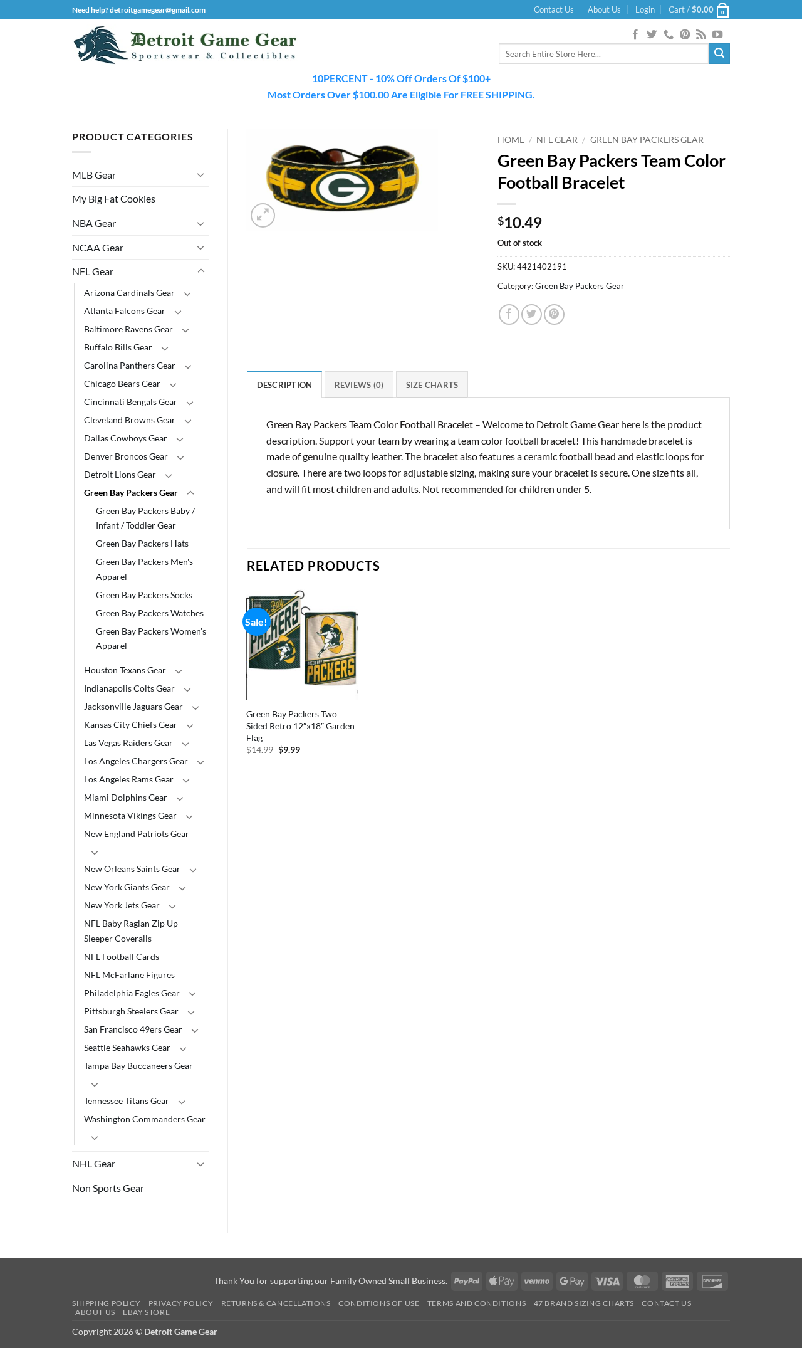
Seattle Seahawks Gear (127, 1047)
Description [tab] (285, 385)
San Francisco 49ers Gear (133, 1029)
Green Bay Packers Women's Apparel (151, 638)
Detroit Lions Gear (120, 474)
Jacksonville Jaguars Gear (133, 706)
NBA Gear (94, 223)
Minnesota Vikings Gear (130, 815)
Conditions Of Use (378, 1303)
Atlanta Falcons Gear (124, 310)
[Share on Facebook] (509, 314)
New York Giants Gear (127, 887)
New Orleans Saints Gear (132, 868)
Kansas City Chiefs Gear (130, 724)
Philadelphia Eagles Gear (132, 992)
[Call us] (669, 35)
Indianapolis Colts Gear (129, 688)
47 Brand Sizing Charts (584, 1303)
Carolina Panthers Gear (129, 365)
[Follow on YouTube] (717, 35)
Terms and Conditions (476, 1303)
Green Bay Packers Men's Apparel (144, 568)
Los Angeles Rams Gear (129, 779)
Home (510, 140)
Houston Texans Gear (125, 670)
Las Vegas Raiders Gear (128, 742)
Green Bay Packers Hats (142, 543)
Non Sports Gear (108, 1188)
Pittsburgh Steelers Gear (131, 1011)
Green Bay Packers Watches (150, 613)
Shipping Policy (106, 1303)
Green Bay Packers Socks (144, 594)
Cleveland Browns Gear (129, 419)
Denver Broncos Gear (126, 456)
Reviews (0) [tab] (359, 385)
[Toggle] (201, 174)
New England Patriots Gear (136, 833)
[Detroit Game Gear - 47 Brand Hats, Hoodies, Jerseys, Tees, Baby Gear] (185, 45)
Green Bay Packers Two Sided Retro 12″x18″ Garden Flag (300, 725)
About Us (604, 9)
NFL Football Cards (121, 956)
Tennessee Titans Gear (126, 1100)
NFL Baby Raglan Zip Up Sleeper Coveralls (131, 930)
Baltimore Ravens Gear (128, 329)
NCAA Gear (97, 247)
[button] (645, 9)
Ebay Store (146, 1312)
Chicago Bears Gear (122, 383)
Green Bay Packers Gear (131, 492)
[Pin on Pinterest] (554, 314)
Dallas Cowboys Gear (125, 438)
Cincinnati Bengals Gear (130, 401)
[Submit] (719, 54)
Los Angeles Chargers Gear (136, 761)
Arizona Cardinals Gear (129, 292)
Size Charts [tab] (432, 385)
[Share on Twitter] (531, 314)
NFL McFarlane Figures (129, 974)
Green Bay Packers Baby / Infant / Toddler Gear (145, 517)
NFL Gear (92, 271)
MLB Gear (94, 175)
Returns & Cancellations (276, 1303)
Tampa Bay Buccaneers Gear (138, 1065)
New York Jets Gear (122, 905)
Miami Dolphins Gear (125, 797)
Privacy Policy (181, 1303)
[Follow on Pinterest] (685, 35)
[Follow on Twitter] (652, 35)
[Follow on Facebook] (635, 35)
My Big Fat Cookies (113, 198)
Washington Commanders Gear (145, 1119)
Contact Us (554, 9)
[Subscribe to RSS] (701, 35)
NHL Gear (93, 1163)
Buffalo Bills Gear (118, 347)
